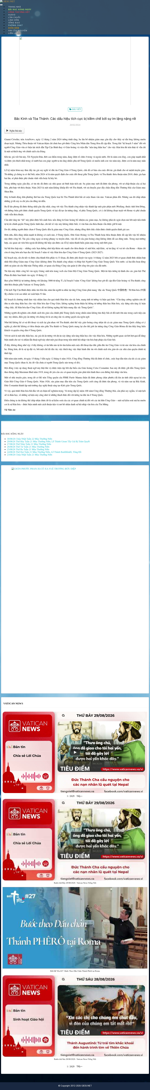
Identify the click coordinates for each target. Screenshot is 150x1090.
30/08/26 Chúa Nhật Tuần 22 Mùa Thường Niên (29, 439)
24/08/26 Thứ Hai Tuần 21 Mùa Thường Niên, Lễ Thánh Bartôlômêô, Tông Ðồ (44, 452)
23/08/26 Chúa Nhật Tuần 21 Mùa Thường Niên (29, 454)
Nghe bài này (16, 130)
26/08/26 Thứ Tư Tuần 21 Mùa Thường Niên (28, 447)
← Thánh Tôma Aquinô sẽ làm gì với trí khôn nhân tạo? (26, 420)
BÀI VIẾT (76, 109)
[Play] (75, 752)
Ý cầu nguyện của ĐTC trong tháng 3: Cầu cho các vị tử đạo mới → (118, 420)
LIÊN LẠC (13, 33)
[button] (79, 796)
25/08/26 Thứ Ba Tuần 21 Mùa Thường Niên (28, 449)
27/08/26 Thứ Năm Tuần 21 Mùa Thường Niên (29, 444)
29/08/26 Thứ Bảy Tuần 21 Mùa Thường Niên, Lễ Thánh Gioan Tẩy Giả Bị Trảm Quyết (48, 441)
